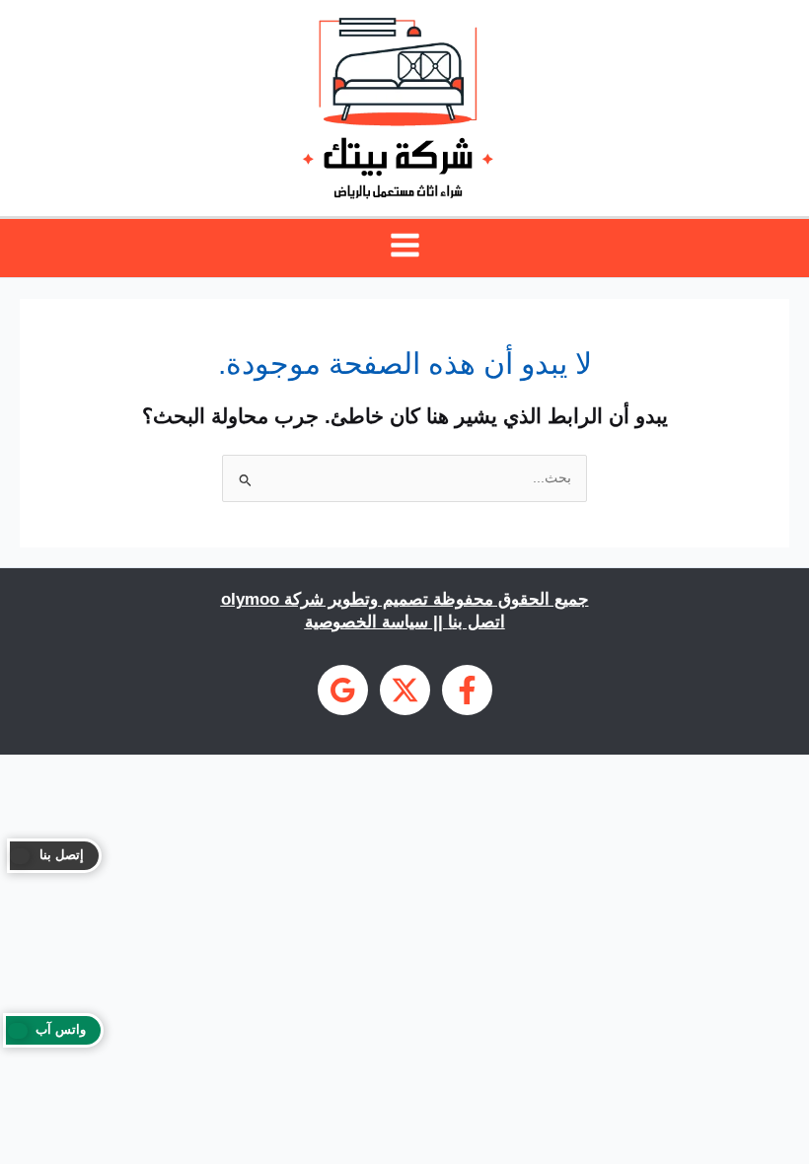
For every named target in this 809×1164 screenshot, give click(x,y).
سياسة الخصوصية (366, 621)
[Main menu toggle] (404, 245)
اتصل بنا (476, 621)
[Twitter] (405, 690)
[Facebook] (467, 690)
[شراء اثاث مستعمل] (343, 690)
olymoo (250, 599)
